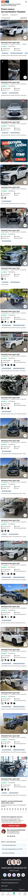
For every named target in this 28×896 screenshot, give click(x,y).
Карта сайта (4, 886)
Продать (14, 894)
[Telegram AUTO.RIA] (5, 875)
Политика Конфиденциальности (9, 882)
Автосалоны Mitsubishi (8, 853)
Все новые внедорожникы (9, 845)
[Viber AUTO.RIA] (14, 875)
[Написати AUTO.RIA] (18, 875)
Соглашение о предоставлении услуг (11, 879)
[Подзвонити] (23, 875)
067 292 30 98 (11, 836)
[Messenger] (9, 875)
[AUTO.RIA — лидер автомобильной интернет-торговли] (5, 2)
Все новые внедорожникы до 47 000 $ (12, 849)
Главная (3, 894)
